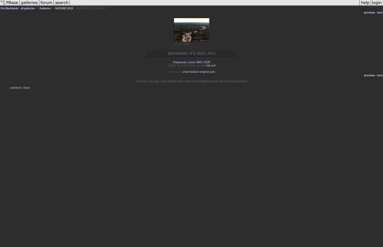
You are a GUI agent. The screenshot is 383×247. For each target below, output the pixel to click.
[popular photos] (215, 5)
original (204, 71)
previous (369, 12)
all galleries (28, 8)
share (26, 87)
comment (15, 87)
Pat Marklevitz (10, 8)
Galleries (45, 8)
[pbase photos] (10, 5)
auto (212, 71)
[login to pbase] (377, 5)
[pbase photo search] (62, 5)
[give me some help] (365, 5)
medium (194, 71)
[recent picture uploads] (29, 5)
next (380, 12)
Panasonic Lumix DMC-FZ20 (191, 62)
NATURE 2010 (64, 8)
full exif (210, 65)
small (185, 71)
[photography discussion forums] (46, 5)
